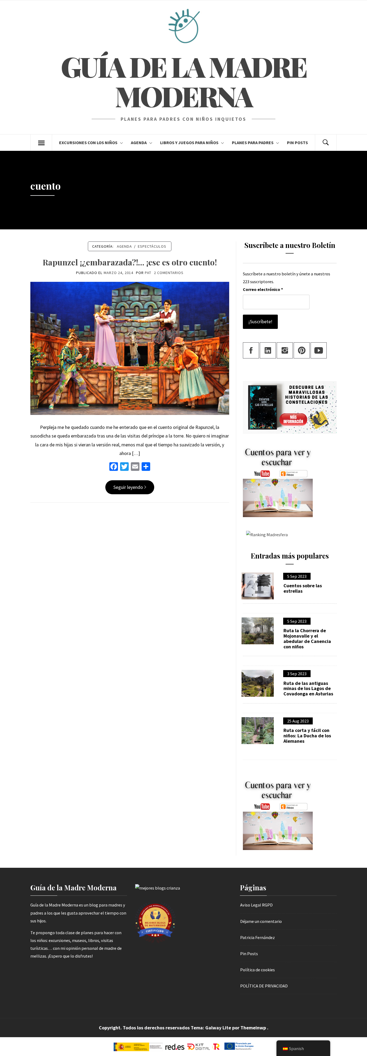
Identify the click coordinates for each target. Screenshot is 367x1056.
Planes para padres (253, 142)
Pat (148, 272)
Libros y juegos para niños (189, 142)
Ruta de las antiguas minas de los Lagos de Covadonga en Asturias (308, 688)
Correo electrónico (263, 289)
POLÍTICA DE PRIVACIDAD (264, 986)
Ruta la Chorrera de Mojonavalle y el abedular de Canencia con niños (307, 638)
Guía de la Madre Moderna (183, 81)
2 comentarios (169, 272)
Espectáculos (152, 246)
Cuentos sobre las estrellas (302, 588)
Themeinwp (253, 1028)
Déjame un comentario (261, 921)
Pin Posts (297, 142)
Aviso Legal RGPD (256, 905)
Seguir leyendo (128, 487)
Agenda (139, 142)
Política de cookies (257, 969)
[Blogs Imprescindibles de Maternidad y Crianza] (157, 887)
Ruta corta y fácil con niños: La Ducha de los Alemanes (307, 736)
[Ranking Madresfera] (265, 534)
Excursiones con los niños (88, 142)
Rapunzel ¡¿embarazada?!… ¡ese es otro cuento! (130, 262)
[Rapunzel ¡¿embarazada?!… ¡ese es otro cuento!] (129, 348)
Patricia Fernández (257, 937)
